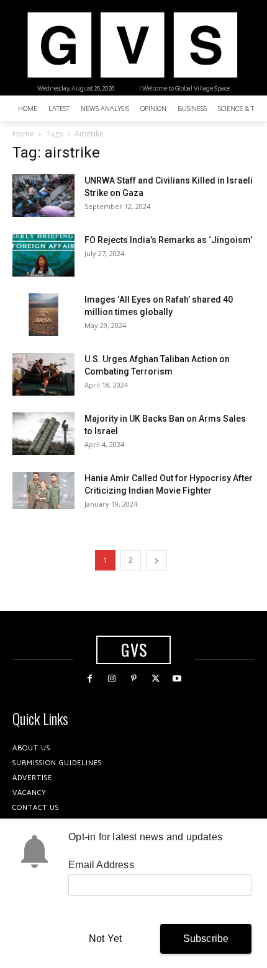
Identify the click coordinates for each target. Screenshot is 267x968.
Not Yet (105, 938)
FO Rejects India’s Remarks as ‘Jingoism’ (168, 240)
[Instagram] (111, 678)
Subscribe (206, 938)
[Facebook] (89, 678)
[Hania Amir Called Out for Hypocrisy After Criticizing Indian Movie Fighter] (43, 490)
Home (23, 133)
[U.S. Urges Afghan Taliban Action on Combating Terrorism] (43, 374)
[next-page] (156, 560)
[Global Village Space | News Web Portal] (131, 45)
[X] (155, 678)
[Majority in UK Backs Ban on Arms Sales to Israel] (43, 433)
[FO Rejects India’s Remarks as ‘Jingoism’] (43, 255)
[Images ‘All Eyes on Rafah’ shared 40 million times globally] (43, 314)
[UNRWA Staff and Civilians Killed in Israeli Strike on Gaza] (43, 195)
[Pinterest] (133, 678)
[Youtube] (177, 678)
